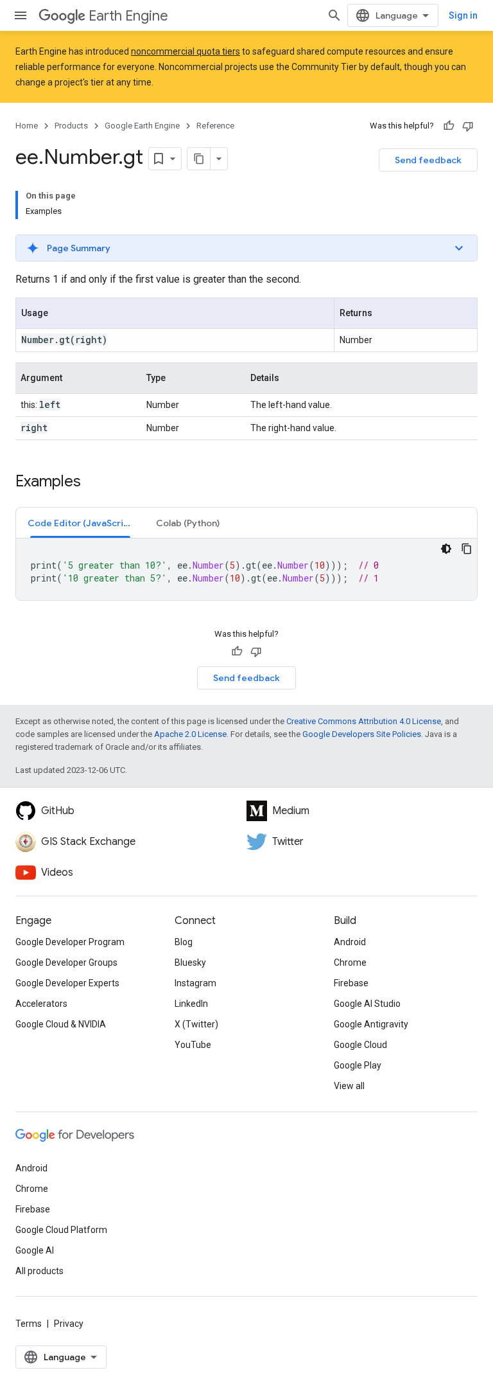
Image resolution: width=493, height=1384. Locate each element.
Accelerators (41, 1003)
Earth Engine (128, 15)
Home (26, 125)
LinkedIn (191, 1003)
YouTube (193, 1045)
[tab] (80, 523)
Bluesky (190, 962)
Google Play (357, 1065)
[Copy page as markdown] (199, 159)
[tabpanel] (246, 569)
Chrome (350, 962)
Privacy (68, 1323)
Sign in (463, 15)
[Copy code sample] (466, 548)
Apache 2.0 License (190, 734)
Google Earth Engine (142, 125)
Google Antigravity (371, 1024)
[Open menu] (20, 15)
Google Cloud (360, 1045)
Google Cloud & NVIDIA (60, 1024)
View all (349, 1086)
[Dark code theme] (446, 548)
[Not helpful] (468, 126)
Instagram (195, 983)
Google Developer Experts (67, 983)
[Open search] (334, 15)
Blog (184, 942)
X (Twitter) (196, 1024)
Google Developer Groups (66, 962)
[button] (246, 248)
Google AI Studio (367, 1003)
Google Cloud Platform (61, 1230)
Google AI (34, 1250)
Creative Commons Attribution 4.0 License (363, 721)
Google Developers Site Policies (361, 734)
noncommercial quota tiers (185, 51)
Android (350, 942)
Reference (215, 125)
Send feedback (428, 160)
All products (39, 1271)
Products (71, 125)
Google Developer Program (70, 942)
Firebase (351, 983)
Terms (28, 1323)
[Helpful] (448, 126)
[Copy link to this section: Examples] (94, 482)
